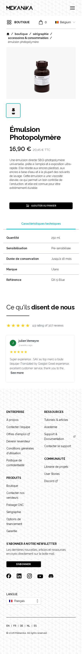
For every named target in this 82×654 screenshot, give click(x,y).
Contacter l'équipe (18, 427)
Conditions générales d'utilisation (20, 451)
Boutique (21, 34)
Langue (12, 594)
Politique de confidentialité (15, 463)
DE (21, 625)
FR (14, 625)
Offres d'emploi (16, 434)
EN (8, 625)
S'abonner (23, 564)
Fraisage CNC (15, 504)
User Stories (52, 473)
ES (35, 625)
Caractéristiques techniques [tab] (41, 223)
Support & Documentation (54, 437)
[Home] (8, 34)
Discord (49, 481)
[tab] (13, 110)
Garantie (11, 531)
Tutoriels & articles (56, 419)
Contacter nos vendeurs (15, 495)
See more (17, 372)
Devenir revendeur (18, 441)
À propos (12, 419)
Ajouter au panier (43, 205)
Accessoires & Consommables (28, 38)
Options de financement (14, 522)
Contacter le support (57, 446)
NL (28, 625)
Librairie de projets (56, 466)
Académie (50, 427)
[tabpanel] (41, 73)
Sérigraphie (41, 34)
